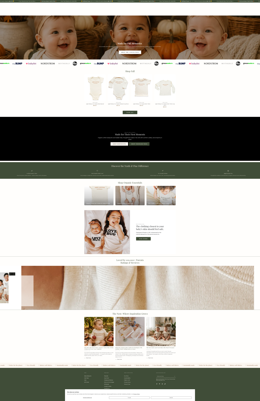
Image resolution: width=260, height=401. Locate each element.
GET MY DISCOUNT (188, 214)
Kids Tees (86, 378)
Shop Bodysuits (119, 144)
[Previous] (10, 273)
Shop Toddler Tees (139, 144)
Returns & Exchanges (109, 382)
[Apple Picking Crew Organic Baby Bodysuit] (95, 87)
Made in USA (127, 380)
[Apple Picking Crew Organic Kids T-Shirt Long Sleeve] (165, 87)
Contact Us (106, 388)
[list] (130, 173)
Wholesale (106, 384)
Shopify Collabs (107, 386)
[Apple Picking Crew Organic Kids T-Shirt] (141, 87)
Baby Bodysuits (87, 375)
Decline (171, 397)
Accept (129, 397)
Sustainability (127, 378)
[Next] (13, 273)
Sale (85, 380)
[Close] (221, 185)
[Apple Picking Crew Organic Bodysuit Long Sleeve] (118, 87)
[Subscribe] (175, 376)
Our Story (143, 238)
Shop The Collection (130, 52)
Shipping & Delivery (108, 380)
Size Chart (106, 378)
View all (130, 112)
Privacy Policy (136, 394)
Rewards (106, 375)
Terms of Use (127, 384)
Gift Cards (86, 382)
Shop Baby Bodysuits (32, 294)
